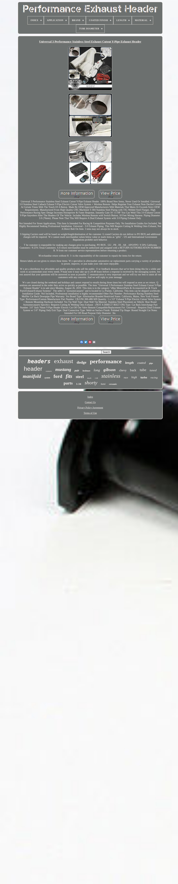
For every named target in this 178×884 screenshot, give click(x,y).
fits (69, 376)
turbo (143, 377)
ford (58, 376)
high (134, 377)
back (133, 370)
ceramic (113, 384)
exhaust (63, 361)
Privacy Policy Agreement (90, 407)
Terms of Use (90, 413)
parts (68, 383)
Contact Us (90, 402)
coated (141, 362)
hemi (103, 384)
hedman (86, 370)
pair (77, 370)
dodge (81, 362)
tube (143, 370)
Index (90, 397)
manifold (32, 376)
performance (106, 361)
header (33, 368)
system (47, 377)
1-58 (96, 378)
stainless (110, 376)
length (129, 362)
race (126, 377)
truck (89, 378)
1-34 (78, 384)
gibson (109, 369)
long (97, 370)
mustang (63, 369)
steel (80, 376)
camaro (49, 371)
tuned (153, 370)
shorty (91, 382)
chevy (123, 370)
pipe (151, 363)
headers (39, 361)
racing (154, 377)
